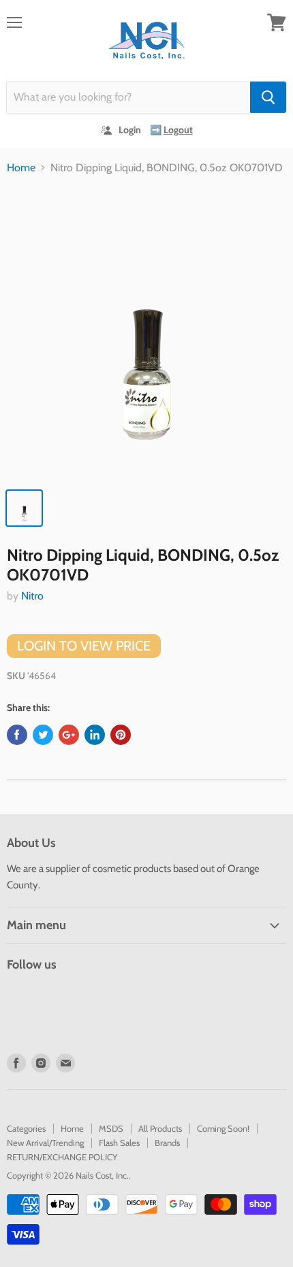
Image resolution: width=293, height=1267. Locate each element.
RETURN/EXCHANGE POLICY (62, 1156)
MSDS (111, 1128)
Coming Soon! (223, 1128)
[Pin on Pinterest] (120, 735)
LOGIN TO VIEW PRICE (84, 646)
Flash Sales (119, 1142)
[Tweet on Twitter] (43, 735)
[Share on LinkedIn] (94, 735)
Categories (26, 1128)
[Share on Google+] (69, 735)
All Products (160, 1128)
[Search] (268, 97)
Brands (167, 1142)
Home (21, 168)
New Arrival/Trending (45, 1142)
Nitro (32, 595)
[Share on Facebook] (17, 735)
